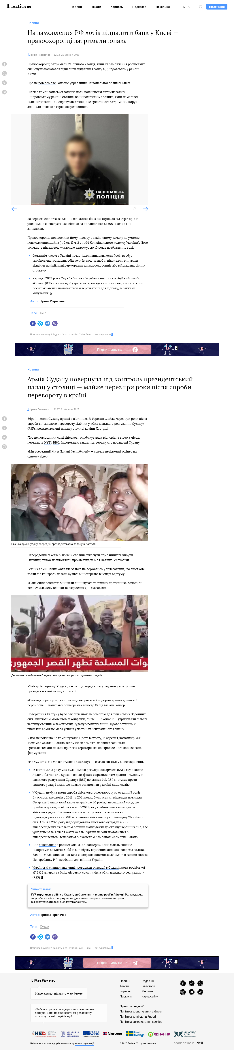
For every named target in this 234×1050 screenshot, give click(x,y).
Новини (76, 6)
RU (188, 7)
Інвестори (148, 986)
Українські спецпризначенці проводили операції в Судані (76, 867)
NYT (47, 442)
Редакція (148, 981)
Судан (44, 926)
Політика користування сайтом (141, 1011)
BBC (56, 442)
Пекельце (163, 6)
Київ (43, 313)
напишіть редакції (84, 1043)
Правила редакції (132, 1006)
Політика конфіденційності (138, 1016)
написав (54, 705)
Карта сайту (150, 996)
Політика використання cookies (141, 1021)
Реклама (147, 991)
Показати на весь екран (17, 119)
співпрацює (47, 844)
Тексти (96, 6)
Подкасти (139, 6)
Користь (117, 6)
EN (183, 7)
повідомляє (47, 83)
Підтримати (217, 6)
